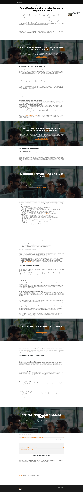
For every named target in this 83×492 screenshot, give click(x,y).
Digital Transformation (27, 261)
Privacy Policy (20, 488)
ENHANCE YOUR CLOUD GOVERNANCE (41, 333)
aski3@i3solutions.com (23, 487)
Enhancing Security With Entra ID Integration (76, 13)
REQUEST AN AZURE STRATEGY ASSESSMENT (41, 138)
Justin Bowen (21, 475)
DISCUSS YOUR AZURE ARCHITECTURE (41, 56)
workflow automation (25, 351)
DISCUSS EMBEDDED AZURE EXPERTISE (41, 187)
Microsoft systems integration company (32, 115)
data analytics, (47, 213)
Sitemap (24, 488)
